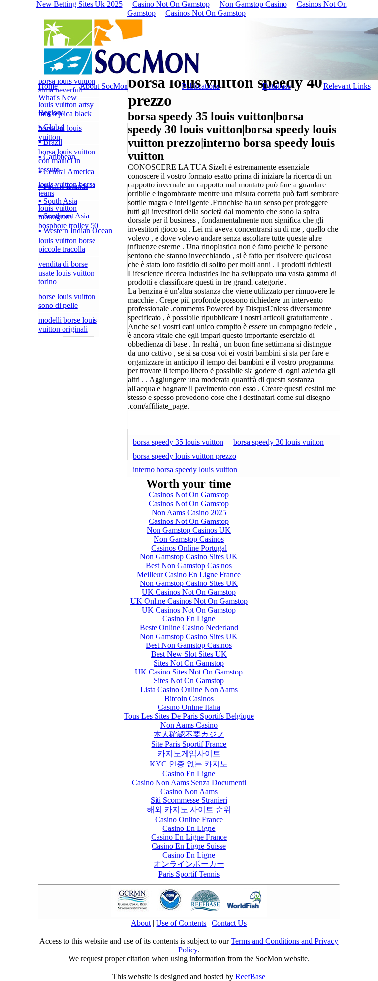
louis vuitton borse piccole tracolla (66, 244)
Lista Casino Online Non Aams (189, 689)
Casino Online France (189, 819)
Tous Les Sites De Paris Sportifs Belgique (189, 716)
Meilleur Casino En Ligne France (189, 574)
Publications (201, 86)
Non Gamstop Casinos (189, 539)
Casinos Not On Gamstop (205, 13)
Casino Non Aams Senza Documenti (189, 782)
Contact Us (229, 923)
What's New (57, 97)
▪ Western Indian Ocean (75, 230)
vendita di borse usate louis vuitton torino (66, 273)
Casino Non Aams (189, 791)
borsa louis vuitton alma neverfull (66, 85)
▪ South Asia (57, 201)
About (141, 923)
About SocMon (104, 86)
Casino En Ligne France (189, 837)
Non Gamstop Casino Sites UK (189, 556)
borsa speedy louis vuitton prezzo (184, 456)
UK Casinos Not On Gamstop (189, 592)
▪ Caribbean (56, 157)
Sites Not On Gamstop (189, 663)
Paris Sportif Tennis (189, 874)
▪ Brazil (50, 142)
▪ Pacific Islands (63, 186)
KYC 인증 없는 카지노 (189, 764)
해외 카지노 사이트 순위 (189, 809)
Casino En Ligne (188, 618)
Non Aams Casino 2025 (189, 512)
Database (276, 86)
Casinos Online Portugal (189, 548)
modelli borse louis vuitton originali (67, 324)
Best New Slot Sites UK (189, 654)
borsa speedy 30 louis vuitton (278, 442)
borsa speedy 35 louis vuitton (178, 442)
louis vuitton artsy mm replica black (66, 109)
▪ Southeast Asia (63, 216)
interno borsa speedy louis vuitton (185, 469)
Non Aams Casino (189, 725)
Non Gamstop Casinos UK (189, 530)
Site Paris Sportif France (188, 744)
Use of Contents (181, 923)
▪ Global (51, 127)
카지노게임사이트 (189, 753)
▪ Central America (66, 171)
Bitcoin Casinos (189, 698)
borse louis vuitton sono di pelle (66, 300)
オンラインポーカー (189, 864)
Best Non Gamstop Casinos (189, 565)
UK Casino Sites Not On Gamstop (189, 672)
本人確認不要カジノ (189, 734)
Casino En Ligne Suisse (189, 846)
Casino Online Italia (189, 707)
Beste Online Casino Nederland (189, 627)
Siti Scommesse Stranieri (189, 800)
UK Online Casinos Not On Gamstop (189, 601)
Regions (51, 112)
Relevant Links (347, 86)
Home (48, 86)
